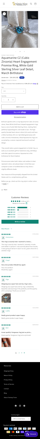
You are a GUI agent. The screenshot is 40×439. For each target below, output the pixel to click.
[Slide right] (24, 51)
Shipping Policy (8, 371)
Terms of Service (9, 384)
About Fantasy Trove (10, 397)
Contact (6, 389)
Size (2, 87)
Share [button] (5, 190)
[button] (4, 4)
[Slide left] (16, 51)
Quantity (3, 96)
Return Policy (8, 375)
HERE (4, 184)
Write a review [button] (20, 222)
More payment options (20, 117)
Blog (5, 393)
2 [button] (19, 353)
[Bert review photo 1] (6, 342)
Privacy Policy (8, 380)
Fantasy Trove (16, 435)
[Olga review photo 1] (6, 298)
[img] (6, 234)
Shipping (3, 80)
